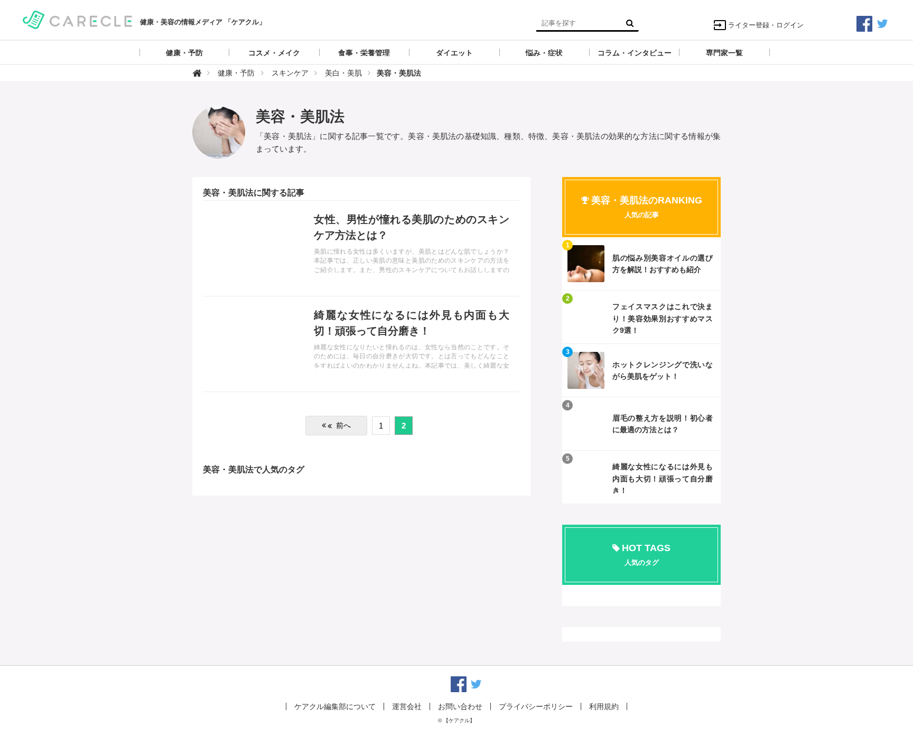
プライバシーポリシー (536, 706)
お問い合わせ (460, 706)
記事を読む (361, 248)
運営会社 (407, 706)
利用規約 (604, 706)
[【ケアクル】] (77, 18)
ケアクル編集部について (335, 706)
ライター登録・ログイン (766, 25)
